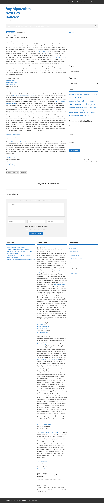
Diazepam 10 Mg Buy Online (76, 258)
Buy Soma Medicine (11, 88)
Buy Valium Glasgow (11, 165)
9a (69, 94)
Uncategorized (10, 32)
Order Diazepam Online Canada (16, 247)
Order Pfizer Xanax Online (42, 51)
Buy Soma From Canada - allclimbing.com (49, 249)
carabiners (95, 98)
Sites (48, 26)
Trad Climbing (91, 112)
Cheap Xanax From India (86, 2)
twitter (77, 115)
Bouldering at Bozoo (12, 257)
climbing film (91, 101)
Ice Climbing (85, 107)
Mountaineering (78, 110)
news (85, 110)
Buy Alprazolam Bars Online (13, 161)
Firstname (72, 134)
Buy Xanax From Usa (12, 253)
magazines (93, 107)
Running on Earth (74, 255)
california (90, 98)
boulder (72, 98)
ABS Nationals (73, 94)
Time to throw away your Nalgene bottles (18, 249)
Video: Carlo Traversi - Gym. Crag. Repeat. (18, 255)
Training (72, 115)
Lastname (71, 142)
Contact (73, 2)
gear (70, 107)
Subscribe (96, 2)
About (69, 2)
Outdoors (95, 110)
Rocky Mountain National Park (75, 112)
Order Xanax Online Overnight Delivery (48, 359)
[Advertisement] (68, 14)
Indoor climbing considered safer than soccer (19, 251)
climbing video (89, 104)
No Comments (15, 37)
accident (81, 94)
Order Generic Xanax (11, 157)
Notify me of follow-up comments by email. (37, 226)
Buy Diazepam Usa (11, 84)
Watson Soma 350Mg (11, 82)
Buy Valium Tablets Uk (37, 26)
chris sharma (72, 101)
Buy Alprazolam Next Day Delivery (18, 13)
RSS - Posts (74, 273)
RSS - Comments (75, 275)
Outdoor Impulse (73, 251)
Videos (78, 2)
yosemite (86, 115)
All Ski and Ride (73, 248)
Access (78, 94)
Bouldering (81, 97)
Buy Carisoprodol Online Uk (13, 134)
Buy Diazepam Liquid (60, 57)
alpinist (91, 94)
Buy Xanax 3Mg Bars (21, 26)
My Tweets (72, 32)
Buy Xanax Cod (73, 262)
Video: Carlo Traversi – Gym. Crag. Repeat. (50, 487)
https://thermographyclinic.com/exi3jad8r (23, 95)
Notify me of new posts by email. (37, 230)
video (82, 115)
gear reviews (76, 107)
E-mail (70, 126)
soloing (83, 112)
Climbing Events (82, 101)
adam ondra (86, 94)
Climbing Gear (75, 104)
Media (70, 110)
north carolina (89, 110)
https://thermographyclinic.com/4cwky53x (19, 142)
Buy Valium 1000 (10, 80)
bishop (95, 94)
